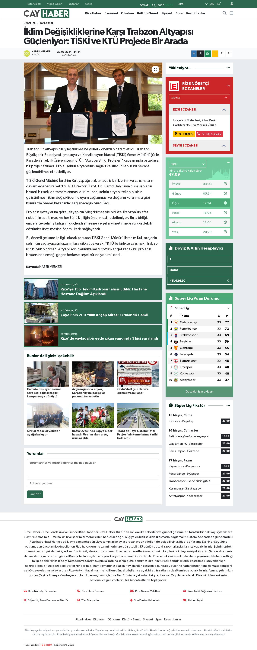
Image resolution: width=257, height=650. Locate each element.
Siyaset (167, 13)
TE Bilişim (46, 645)
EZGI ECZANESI (184, 109)
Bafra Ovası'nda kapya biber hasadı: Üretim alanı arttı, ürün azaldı (92, 434)
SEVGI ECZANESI (185, 145)
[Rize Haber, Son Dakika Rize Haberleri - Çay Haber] (47, 13)
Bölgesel (46, 23)
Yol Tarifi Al (185, 133)
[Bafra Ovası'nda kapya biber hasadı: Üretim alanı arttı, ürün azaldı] (93, 415)
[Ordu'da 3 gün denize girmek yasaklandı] (138, 374)
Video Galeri (54, 3)
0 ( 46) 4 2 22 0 (211, 133)
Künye (89, 3)
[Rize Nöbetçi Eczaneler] (228, 86)
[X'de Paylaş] (200, 53)
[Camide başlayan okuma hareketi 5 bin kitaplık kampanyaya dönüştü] (48, 374)
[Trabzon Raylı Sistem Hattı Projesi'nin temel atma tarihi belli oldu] (138, 415)
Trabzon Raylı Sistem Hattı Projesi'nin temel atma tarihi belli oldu (137, 434)
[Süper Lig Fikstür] (228, 405)
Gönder (35, 494)
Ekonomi (111, 13)
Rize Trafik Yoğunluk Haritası (205, 591)
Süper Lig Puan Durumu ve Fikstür (48, 600)
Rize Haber (93, 13)
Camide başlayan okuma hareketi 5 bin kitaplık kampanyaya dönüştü (44, 393)
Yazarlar (74, 3)
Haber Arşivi (195, 600)
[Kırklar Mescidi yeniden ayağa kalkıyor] (48, 415)
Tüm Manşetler (90, 600)
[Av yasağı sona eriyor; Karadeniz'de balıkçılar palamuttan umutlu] (93, 374)
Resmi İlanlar (195, 13)
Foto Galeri (34, 3)
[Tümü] (228, 68)
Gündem (127, 13)
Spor (179, 13)
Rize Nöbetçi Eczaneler (42, 591)
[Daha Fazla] (215, 53)
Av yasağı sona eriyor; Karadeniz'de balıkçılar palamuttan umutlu (88, 393)
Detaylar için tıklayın (200, 391)
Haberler (30, 23)
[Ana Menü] (231, 13)
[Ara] (224, 13)
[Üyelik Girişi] (230, 4)
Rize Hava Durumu (93, 591)
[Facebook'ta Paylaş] (194, 53)
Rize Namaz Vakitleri (147, 591)
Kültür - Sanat (147, 13)
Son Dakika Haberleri (147, 600)
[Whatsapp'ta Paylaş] (208, 53)
